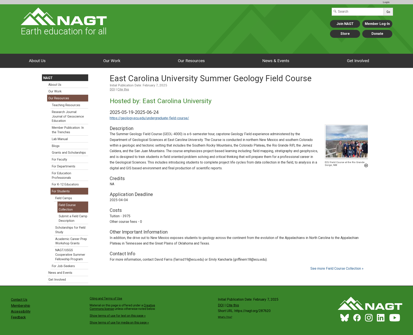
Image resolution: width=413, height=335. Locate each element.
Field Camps (63, 198)
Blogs (56, 146)
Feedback (18, 317)
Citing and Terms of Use (106, 298)
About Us (37, 60)
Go (388, 12)
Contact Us (19, 300)
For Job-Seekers (63, 266)
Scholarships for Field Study (70, 230)
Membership (20, 306)
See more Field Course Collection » (337, 268)
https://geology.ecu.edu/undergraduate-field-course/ (149, 118)
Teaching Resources (66, 105)
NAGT (48, 78)
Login (386, 2)
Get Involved (358, 60)
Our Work (111, 60)
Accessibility (21, 311)
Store (345, 34)
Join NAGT (345, 24)
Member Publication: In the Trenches (68, 130)
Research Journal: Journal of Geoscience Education (68, 116)
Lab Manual (60, 139)
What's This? (225, 317)
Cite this (123, 89)
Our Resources (191, 60)
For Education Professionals (61, 175)
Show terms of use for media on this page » (119, 322)
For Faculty (59, 159)
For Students (61, 191)
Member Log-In (377, 24)
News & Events (275, 60)
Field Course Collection (67, 207)
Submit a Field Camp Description (73, 218)
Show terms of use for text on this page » (118, 315)
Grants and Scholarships (69, 152)
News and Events (60, 273)
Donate (377, 34)
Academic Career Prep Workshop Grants (71, 241)
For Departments (63, 166)
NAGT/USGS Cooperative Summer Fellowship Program (70, 254)
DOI (112, 89)
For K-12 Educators (65, 184)
